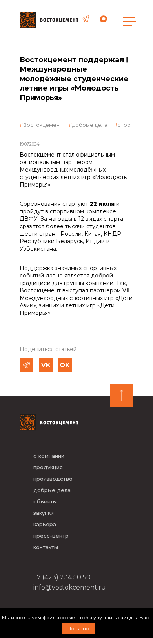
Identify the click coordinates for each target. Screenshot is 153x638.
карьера (44, 524)
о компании (48, 456)
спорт (125, 125)
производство (53, 478)
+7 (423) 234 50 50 (62, 577)
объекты (45, 501)
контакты (45, 547)
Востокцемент (42, 125)
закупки (43, 513)
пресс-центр (51, 536)
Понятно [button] (78, 628)
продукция (48, 467)
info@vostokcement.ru (69, 587)
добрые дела (89, 125)
